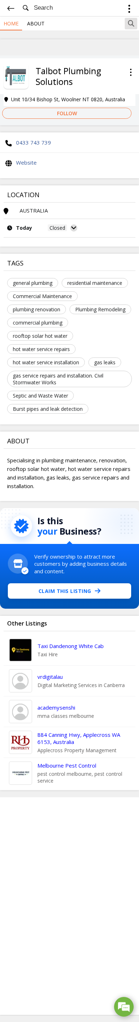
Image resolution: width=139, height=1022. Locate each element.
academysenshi (56, 707)
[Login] (129, 10)
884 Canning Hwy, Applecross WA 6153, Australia (78, 738)
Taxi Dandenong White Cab (70, 645)
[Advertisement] (69, 906)
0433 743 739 (33, 142)
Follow (67, 113)
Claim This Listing (64, 591)
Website (26, 162)
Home (11, 23)
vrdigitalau (50, 676)
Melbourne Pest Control (66, 765)
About (36, 23)
